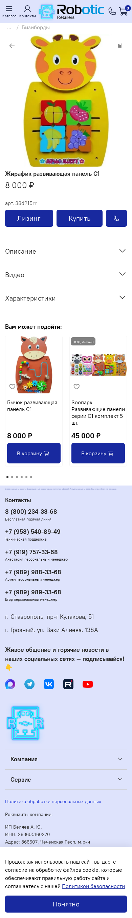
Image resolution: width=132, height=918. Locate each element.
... (9, 27)
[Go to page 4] (22, 477)
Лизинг (29, 218)
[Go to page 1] (7, 477)
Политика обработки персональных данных (53, 801)
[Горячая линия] (112, 11)
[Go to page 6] (31, 477)
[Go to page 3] (17, 477)
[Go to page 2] (12, 477)
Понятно (66, 904)
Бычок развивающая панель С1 (32, 405)
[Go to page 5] (26, 477)
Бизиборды (36, 27)
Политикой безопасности (93, 886)
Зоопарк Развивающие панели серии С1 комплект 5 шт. (98, 412)
